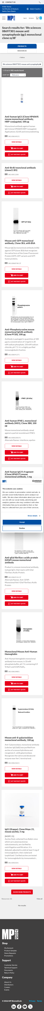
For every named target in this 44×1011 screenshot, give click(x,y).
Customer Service (10, 965)
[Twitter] (30, 1006)
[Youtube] (25, 1006)
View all (39, 899)
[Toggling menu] (3, 18)
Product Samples (10, 950)
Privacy (32, 1001)
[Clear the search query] (40, 64)
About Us (7, 982)
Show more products (22, 892)
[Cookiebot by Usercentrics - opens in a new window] (32, 481)
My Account (8, 948)
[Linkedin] (13, 1006)
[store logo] (12, 18)
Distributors (8, 985)
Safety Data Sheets (9, 11)
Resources (22, 51)
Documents (8, 970)
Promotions (8, 956)
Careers (7, 987)
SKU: (10, 136)
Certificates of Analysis (10, 9)
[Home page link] (10, 939)
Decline (22, 528)
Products (22, 46)
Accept (22, 522)
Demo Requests (10, 953)
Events (6, 990)
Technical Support (10, 968)
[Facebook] (19, 1006)
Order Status (6, 7)
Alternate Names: (12, 440)
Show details (32, 516)
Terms (39, 1001)
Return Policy (9, 973)
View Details (17, 142)
